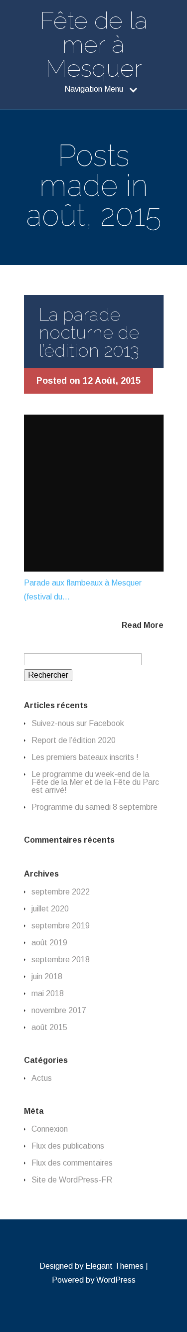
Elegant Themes (114, 1266)
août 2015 (49, 1027)
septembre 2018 (60, 959)
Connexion (49, 1129)
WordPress (116, 1280)
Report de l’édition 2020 (73, 740)
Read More (143, 625)
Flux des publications (67, 1146)
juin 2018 (46, 976)
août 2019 (49, 942)
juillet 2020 (50, 908)
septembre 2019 (60, 925)
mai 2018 (47, 993)
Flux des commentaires (72, 1163)
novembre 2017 (58, 1010)
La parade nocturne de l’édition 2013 (89, 332)
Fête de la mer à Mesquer (94, 44)
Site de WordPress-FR (71, 1180)
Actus (41, 1078)
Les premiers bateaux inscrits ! (85, 757)
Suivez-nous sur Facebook (77, 723)
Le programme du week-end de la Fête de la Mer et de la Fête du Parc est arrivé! (95, 782)
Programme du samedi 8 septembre (94, 807)
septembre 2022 (60, 892)
